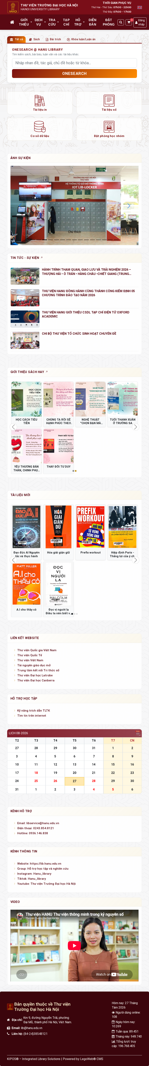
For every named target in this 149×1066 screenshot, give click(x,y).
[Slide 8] (80, 240)
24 (17, 781)
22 (113, 773)
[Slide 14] (116, 240)
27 (17, 748)
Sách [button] (36, 39)
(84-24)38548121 (35, 1034)
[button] (31, 22)
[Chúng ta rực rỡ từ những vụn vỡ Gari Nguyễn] (26, 527)
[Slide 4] (56, 240)
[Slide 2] (44, 240)
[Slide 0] (32, 240)
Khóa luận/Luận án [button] (83, 39)
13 (74, 764)
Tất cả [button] (19, 39)
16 (132, 764)
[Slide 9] (86, 240)
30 (74, 748)
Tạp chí (66, 22)
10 (17, 764)
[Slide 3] (50, 240)
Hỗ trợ (77, 22)
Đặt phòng (109, 22)
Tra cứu (52, 22)
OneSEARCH (74, 73)
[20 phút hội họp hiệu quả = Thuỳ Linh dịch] (26, 584)
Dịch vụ (39, 22)
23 (132, 773)
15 (113, 764)
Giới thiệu (24, 22)
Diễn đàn (92, 22)
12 (55, 764)
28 (36, 748)
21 (93, 773)
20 (74, 773)
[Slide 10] (92, 240)
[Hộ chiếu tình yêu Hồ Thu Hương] (122, 527)
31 (93, 748)
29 (55, 748)
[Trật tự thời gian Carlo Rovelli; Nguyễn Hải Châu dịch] (90, 527)
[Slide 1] (38, 240)
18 (36, 773)
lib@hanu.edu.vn (31, 1028)
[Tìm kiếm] (121, 22)
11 (36, 764)
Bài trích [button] (55, 39)
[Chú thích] (74, 205)
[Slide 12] (104, 240)
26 (55, 781)
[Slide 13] (110, 240)
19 (55, 773)
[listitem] (40, 103)
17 (17, 773)
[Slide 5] (62, 240)
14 (93, 764)
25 (36, 781)
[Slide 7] (74, 240)
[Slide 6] (68, 240)
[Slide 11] (98, 240)
